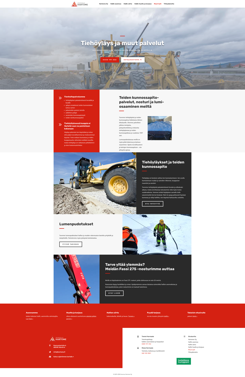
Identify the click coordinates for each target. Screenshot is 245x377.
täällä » (166, 316)
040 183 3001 (146, 353)
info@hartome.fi (59, 352)
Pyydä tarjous (71, 244)
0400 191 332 (146, 344)
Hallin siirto (128, 4)
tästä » (195, 316)
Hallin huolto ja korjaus (143, 4)
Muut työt (157, 4)
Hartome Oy (103, 4)
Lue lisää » (29, 319)
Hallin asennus (115, 4)
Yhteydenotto (169, 4)
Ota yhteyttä (152, 204)
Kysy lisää (114, 293)
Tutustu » (131, 316)
